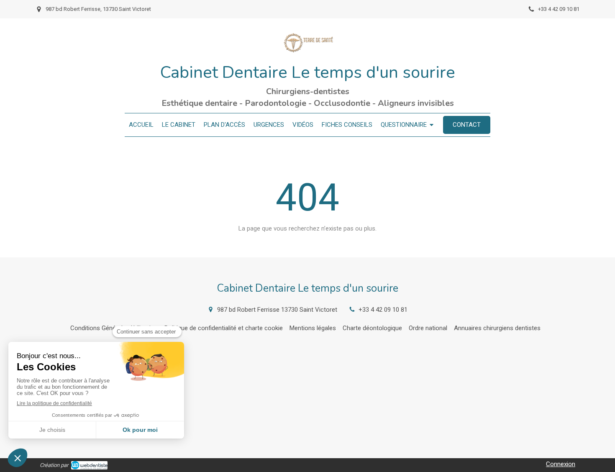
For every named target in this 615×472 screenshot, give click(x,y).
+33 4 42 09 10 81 (383, 309)
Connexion (560, 464)
